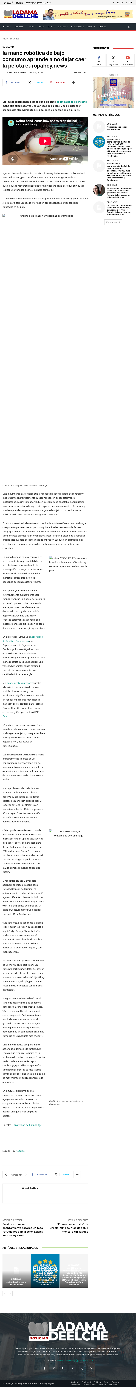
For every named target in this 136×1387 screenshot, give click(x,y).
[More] (73, 82)
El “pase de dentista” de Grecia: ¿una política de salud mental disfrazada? (69, 1228)
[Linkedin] (63, 1368)
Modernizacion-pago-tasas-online (16, 1283)
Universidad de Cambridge (27, 1124)
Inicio (5, 38)
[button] (129, 26)
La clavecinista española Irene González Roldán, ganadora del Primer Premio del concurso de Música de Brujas (119, 193)
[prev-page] (4, 1293)
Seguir (113, 57)
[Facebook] (114, 3)
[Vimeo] (126, 3)
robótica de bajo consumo (72, 101)
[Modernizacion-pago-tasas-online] (16, 1271)
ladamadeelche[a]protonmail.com (75, 1360)
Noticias (20, 1151)
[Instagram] (118, 3)
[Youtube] (131, 3)
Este (4, 716)
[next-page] (10, 1293)
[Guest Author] (4, 72)
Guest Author (18, 72)
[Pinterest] (72, 1368)
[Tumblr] (82, 1368)
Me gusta (99, 57)
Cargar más (112, 222)
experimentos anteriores (20, 683)
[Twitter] (122, 3)
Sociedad (14, 38)
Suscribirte (128, 57)
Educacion (74, 1265)
